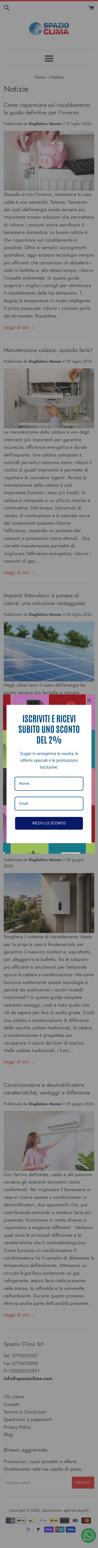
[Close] (89, 700)
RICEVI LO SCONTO (49, 823)
